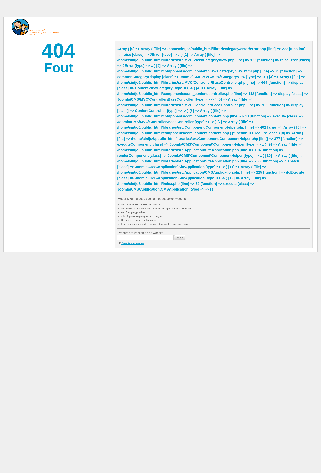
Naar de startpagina (133, 243)
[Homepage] (35, 27)
